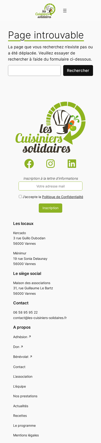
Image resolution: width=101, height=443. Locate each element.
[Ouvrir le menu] (65, 10)
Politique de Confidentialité (62, 197)
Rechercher (78, 70)
